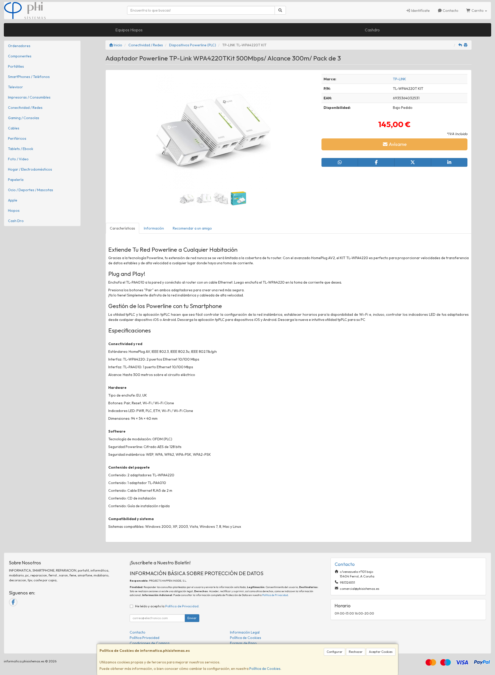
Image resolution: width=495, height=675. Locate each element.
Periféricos (17, 138)
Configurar (334, 652)
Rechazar (355, 652)
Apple (12, 200)
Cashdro (372, 29)
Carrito (477, 10)
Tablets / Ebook (20, 148)
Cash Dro (16, 220)
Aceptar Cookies (381, 652)
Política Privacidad (144, 637)
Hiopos (14, 210)
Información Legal (245, 632)
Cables (13, 128)
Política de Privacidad (275, 595)
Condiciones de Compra (149, 643)
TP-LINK (399, 79)
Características (122, 228)
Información (154, 228)
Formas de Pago (243, 643)
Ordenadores (19, 45)
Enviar (191, 618)
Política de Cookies (264, 668)
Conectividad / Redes (25, 107)
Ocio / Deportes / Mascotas (30, 190)
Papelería (15, 179)
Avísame (397, 144)
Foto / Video (18, 159)
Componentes (19, 56)
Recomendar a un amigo (192, 228)
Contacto (450, 10)
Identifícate (420, 10)
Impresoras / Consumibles (29, 97)
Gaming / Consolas (23, 118)
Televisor (15, 87)
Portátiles (16, 66)
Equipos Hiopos (129, 29)
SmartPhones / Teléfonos (29, 76)
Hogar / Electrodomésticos (30, 169)
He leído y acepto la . (167, 606)
